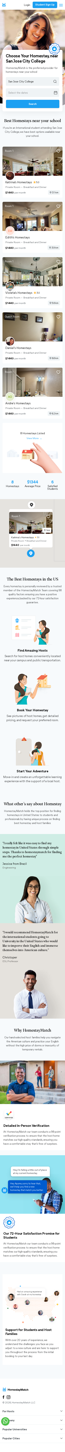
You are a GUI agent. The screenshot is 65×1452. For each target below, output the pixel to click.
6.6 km (55, 358)
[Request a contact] (5, 1421)
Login (27, 5)
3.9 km (55, 247)
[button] (30, 553)
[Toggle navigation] (60, 5)
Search (33, 104)
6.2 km (55, 413)
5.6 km (55, 302)
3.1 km (55, 192)
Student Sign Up (44, 4)
